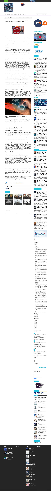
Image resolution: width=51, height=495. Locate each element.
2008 (35, 327)
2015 (35, 322)
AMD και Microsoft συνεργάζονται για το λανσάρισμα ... (41, 253)
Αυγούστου (36, 313)
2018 (35, 320)
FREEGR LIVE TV (36, 363)
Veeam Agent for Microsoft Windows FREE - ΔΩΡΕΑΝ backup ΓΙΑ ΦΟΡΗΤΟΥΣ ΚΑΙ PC (42, 110)
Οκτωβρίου (36, 248)
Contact (34, 240)
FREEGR (12, 14)
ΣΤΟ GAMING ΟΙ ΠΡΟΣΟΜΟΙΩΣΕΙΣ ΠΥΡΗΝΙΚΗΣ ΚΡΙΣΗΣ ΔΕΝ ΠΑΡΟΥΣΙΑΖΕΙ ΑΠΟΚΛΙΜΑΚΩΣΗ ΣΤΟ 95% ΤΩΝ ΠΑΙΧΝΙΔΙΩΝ (40, 81)
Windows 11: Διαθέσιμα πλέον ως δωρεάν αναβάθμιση (41, 301)
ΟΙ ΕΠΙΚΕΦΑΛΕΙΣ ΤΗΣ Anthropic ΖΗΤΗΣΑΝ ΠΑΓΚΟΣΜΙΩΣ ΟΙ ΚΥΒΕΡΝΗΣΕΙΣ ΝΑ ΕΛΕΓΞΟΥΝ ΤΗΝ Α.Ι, (40, 142)
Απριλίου (36, 316)
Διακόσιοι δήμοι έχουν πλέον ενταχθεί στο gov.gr (39, 337)
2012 (35, 324)
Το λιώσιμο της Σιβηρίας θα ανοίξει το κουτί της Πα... (40, 285)
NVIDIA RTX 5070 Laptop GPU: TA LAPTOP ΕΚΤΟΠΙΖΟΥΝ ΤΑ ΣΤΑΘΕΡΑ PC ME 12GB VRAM (42, 66)
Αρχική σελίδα (35, 331)
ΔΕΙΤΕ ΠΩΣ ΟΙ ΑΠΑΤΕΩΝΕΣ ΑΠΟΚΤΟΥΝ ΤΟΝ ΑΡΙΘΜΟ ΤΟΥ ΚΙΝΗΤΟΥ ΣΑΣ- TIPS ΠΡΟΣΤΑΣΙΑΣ (32, 475)
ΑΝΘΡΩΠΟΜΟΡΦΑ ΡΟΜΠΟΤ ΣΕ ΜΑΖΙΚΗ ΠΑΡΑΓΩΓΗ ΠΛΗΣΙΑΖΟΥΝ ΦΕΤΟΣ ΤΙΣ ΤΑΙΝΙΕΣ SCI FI (42, 200)
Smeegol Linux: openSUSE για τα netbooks (32, 459)
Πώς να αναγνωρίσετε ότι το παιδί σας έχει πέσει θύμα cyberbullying (32, 468)
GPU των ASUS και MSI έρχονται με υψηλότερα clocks (31, 452)
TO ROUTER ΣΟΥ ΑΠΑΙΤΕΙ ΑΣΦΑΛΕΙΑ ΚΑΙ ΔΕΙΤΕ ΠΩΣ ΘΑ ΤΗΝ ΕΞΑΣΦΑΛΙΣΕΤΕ (42, 152)
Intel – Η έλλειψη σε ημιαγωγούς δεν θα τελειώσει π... (41, 255)
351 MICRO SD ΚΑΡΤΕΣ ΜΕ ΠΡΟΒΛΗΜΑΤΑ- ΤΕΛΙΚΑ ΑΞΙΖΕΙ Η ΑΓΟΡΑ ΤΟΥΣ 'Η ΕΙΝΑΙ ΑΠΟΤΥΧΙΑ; (42, 167)
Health (34, 361)
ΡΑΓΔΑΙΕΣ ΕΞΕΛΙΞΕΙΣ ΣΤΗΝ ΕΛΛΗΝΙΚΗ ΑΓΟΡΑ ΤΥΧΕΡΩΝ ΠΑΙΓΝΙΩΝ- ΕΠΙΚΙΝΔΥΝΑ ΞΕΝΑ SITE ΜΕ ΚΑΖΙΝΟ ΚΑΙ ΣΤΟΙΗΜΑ (32, 484)
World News (35, 358)
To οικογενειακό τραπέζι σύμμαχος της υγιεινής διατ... (41, 302)
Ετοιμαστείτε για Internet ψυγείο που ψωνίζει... (32, 455)
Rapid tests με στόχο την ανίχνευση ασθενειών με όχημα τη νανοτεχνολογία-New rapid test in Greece (32, 463)
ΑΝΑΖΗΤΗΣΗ (24, 14)
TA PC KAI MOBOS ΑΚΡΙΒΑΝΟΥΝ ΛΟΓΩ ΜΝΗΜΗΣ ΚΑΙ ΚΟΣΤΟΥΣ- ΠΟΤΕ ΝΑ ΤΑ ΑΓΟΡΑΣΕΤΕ (42, 181)
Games (18, 14)
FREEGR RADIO (8, 14)
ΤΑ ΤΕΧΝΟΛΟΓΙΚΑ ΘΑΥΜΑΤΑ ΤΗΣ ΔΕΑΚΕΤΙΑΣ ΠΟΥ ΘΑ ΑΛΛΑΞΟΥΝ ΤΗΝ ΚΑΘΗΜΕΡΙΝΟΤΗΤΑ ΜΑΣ (32, 480)
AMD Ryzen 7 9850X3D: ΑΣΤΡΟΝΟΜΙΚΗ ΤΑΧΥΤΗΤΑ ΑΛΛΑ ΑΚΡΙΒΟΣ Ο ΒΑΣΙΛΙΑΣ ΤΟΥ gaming (42, 90)
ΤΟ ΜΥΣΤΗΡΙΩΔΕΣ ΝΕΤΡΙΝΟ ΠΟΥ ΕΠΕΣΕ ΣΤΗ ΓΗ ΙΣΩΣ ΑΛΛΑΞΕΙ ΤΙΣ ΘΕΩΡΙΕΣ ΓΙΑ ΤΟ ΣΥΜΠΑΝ (42, 223)
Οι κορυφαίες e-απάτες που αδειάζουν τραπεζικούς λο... (41, 249)
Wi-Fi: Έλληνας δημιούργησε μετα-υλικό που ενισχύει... (41, 304)
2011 (35, 325)
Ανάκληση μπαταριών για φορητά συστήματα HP (32, 448)
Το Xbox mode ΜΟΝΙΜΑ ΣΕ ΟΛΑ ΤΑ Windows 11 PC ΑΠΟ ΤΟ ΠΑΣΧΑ (42, 73)
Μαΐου (36, 315)
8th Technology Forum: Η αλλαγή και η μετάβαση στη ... (41, 259)
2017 (35, 321)
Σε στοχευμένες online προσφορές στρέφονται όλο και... (41, 306)
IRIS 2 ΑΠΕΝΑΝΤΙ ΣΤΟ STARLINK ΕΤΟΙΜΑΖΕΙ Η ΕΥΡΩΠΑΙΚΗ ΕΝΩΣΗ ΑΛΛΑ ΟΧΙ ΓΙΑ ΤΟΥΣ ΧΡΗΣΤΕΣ (42, 192)
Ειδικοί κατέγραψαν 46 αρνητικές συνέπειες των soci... (41, 264)
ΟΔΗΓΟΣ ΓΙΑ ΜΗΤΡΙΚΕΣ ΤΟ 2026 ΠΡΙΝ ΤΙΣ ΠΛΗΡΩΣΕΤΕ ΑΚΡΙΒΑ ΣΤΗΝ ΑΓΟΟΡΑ (42, 174)
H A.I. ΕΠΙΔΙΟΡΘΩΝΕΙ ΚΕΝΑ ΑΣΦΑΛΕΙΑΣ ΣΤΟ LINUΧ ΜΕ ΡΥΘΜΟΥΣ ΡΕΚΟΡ (42, 134)
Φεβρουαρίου (36, 317)
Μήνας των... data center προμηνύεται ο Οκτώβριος (40, 295)
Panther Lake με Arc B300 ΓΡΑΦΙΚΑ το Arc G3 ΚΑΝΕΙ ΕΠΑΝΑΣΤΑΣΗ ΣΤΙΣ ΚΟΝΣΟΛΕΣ (42, 59)
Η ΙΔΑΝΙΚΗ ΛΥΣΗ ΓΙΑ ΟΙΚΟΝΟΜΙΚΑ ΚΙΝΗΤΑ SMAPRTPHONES (9, 448)
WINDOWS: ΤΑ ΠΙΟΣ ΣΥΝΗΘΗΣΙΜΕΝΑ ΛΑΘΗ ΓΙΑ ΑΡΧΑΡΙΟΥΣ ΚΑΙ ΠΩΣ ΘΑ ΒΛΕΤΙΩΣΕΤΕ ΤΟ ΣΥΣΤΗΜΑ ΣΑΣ (40, 119)
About (34, 239)
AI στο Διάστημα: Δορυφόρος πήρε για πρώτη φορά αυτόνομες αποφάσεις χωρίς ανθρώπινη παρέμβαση (39, 345)
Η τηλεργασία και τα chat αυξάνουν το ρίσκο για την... (41, 296)
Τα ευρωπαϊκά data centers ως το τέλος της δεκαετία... (41, 268)
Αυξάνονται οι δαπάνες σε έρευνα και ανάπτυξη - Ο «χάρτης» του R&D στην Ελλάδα (39, 336)
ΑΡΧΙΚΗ (5, 14)
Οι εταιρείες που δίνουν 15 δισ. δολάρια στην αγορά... (41, 293)
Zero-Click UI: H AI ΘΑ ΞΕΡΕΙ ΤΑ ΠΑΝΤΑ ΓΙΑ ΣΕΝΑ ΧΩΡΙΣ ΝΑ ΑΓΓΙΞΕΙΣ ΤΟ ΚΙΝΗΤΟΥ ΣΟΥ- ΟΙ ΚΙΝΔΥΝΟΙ (42, 127)
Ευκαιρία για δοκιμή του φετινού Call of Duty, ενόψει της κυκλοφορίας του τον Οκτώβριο (40, 351)
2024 (35, 244)
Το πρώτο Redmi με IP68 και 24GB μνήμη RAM (39, 339)
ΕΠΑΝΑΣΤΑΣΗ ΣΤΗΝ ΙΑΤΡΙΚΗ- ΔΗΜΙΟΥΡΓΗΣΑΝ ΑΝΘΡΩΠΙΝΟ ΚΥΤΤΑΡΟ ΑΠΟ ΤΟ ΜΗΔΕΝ (42, 207)
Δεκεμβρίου (36, 247)
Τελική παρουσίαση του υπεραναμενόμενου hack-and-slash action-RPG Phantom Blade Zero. (40, 353)
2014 (35, 323)
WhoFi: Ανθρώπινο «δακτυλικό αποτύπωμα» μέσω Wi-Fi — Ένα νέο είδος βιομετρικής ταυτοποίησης (40, 344)
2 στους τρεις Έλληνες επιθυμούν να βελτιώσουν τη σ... (41, 284)
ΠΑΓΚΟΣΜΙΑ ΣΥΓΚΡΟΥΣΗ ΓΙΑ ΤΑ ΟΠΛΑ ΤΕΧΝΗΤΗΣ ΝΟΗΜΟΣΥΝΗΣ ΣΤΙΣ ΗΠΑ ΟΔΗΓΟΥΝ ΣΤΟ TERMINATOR (42, 215)
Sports (34, 360)
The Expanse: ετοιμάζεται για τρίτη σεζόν (32, 471)
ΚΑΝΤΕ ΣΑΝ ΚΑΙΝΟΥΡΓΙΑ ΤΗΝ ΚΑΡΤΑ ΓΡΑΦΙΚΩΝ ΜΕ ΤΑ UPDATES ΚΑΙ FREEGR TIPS (42, 159)
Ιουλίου (36, 314)
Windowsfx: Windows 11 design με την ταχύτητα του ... (41, 291)
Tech (20, 14)
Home (34, 238)
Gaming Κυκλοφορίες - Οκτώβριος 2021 (39, 305)
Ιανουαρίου (36, 318)
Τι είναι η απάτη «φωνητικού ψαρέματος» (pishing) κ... (41, 269)
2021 (35, 246)
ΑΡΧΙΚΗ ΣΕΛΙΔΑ (35, 365)
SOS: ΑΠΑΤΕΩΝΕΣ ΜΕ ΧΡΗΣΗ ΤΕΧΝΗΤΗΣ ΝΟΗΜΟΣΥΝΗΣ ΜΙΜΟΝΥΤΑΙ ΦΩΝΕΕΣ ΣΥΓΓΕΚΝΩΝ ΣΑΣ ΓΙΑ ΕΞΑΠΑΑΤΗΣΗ (10, 453)
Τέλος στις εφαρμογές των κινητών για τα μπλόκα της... (41, 251)
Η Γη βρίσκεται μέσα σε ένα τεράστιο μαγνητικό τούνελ (41, 250)
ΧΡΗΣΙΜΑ (15, 14)
